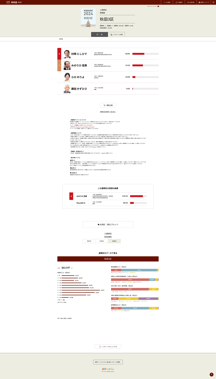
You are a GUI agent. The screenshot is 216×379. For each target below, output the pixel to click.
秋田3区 (114, 241)
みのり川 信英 (79, 65)
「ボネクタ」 (116, 143)
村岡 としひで (79, 53)
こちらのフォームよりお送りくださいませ (84, 126)
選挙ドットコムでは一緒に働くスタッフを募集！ (108, 362)
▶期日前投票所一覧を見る (108, 112)
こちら (93, 147)
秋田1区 (89, 241)
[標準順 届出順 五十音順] (61, 39)
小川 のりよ (77, 77)
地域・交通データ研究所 (66, 318)
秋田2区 (102, 241)
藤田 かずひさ (79, 88)
